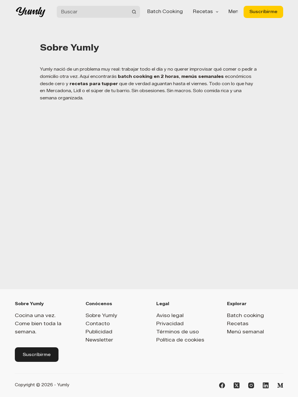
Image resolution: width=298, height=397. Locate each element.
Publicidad (99, 332)
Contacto (98, 323)
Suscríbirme (263, 11)
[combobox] (92, 11)
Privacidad (170, 323)
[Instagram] (251, 385)
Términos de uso (177, 332)
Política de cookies (180, 340)
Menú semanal (245, 332)
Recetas (203, 11)
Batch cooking (245, 315)
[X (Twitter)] (237, 385)
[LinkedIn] (266, 385)
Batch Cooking (165, 11)
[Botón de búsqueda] (134, 12)
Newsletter (99, 340)
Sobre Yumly (101, 315)
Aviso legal (170, 315)
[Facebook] (222, 385)
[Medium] (280, 385)
